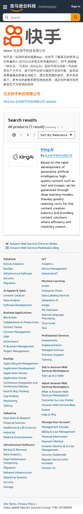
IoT (44, 259)
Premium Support (53, 354)
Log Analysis (11, 396)
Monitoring (10, 400)
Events (46, 409)
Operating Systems (15, 477)
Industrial (9, 432)
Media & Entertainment (18, 437)
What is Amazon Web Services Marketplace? (55, 393)
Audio (45, 285)
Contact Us (48, 468)
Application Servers (15, 373)
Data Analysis (11, 300)
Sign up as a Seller (53, 375)
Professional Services (55, 335)
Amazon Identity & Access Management (58, 447)
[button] (6, 6)
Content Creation (14, 295)
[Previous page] (21, 135)
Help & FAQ (49, 414)
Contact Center (12, 327)
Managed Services (53, 350)
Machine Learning (53, 281)
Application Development (19, 368)
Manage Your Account (56, 422)
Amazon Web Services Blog (58, 405)
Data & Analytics (13, 263)
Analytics (47, 263)
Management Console (55, 427)
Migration (9, 283)
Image (45, 305)
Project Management (16, 351)
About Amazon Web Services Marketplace (55, 384)
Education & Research (16, 418)
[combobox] (37, 17)
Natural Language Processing (53, 316)
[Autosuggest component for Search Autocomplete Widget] (75, 17)
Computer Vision (52, 290)
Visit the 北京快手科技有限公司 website (29, 101)
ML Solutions (50, 310)
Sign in (75, 6)
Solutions (9, 259)
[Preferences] (14, 135)
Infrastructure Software (17, 273)
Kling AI (47, 149)
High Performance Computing (14, 461)
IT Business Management (18, 346)
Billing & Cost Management (58, 431)
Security (8, 278)
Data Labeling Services (55, 295)
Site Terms (9, 504)
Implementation (52, 345)
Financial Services (14, 422)
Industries (9, 413)
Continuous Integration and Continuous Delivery (20, 384)
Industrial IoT (50, 273)
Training (47, 359)
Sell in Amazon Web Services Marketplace (55, 368)
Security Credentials (54, 454)
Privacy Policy (26, 504)
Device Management (54, 268)
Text (44, 328)
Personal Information (55, 436)
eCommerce (10, 341)
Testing (7, 405)
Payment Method (52, 441)
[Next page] (34, 135)
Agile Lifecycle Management (20, 363)
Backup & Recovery (15, 449)
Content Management (17, 332)
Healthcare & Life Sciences (19, 427)
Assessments (49, 340)
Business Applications (17, 312)
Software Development (17, 305)
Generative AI (50, 300)
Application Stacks (15, 378)
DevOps (8, 268)
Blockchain (10, 317)
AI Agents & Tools (14, 290)
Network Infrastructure (17, 472)
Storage (8, 487)
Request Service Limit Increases (55, 461)
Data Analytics (12, 454)
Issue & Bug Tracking (16, 391)
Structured (48, 323)
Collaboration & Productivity (21, 322)
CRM (6, 336)
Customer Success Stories (57, 400)
